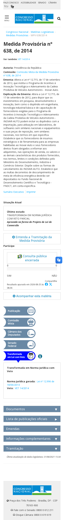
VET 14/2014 (24, 59)
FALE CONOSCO (11, 2)
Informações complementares (28, 439)
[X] (50, 284)
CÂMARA (52, 2)
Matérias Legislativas (42, 31)
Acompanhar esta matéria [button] (33, 296)
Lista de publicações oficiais (26, 419)
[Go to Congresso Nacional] (34, 18)
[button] (47, 284)
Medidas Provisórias (17, 35)
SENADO (42, 2)
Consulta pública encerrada (34, 258)
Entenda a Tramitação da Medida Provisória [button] (33, 239)
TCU (6, 6)
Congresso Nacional (17, 31)
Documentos (15, 409)
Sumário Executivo (13, 191)
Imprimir (31, 191)
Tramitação (14, 448)
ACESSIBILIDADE (28, 2)
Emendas (12, 429)
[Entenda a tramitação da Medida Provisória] (40, 356)
